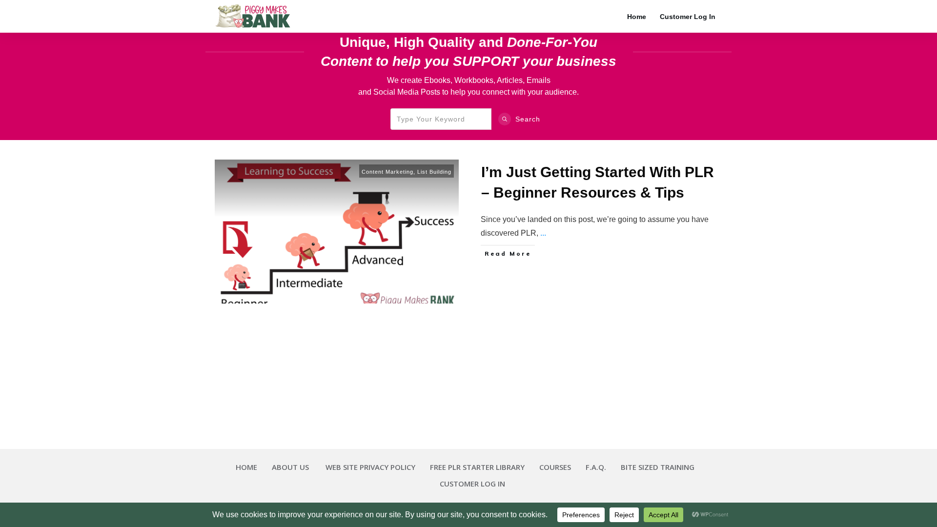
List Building (434, 172)
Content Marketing (387, 172)
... (543, 233)
